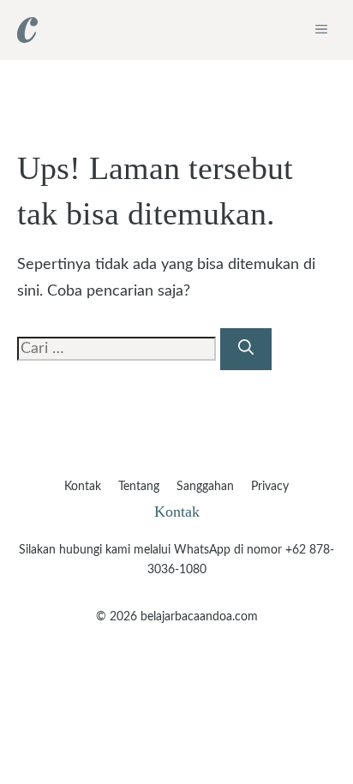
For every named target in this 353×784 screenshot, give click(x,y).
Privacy (270, 487)
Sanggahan (205, 487)
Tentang (138, 487)
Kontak (82, 487)
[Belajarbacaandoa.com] (27, 30)
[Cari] (246, 349)
